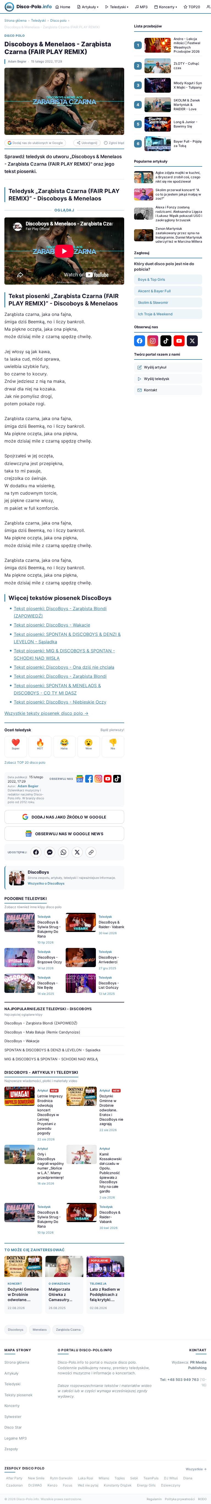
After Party (14, 1478)
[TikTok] (117, 779)
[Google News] (80, 779)
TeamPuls (151, 1478)
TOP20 (194, 7)
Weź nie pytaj (88, 1485)
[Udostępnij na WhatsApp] (63, 852)
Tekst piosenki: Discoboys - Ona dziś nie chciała (64, 667)
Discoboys (15, 1330)
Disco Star (13, 1427)
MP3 (144, 7)
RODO (202, 1499)
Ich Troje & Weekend (155, 314)
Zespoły (11, 1449)
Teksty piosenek (18, 1395)
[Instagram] (98, 779)
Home (65, 7)
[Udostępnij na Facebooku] (35, 852)
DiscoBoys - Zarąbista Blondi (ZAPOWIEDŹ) (40, 1023)
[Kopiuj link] (90, 852)
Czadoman (14, 1485)
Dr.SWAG (35, 1485)
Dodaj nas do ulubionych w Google (38, 143)
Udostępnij (89, 143)
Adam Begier (17, 61)
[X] (192, 340)
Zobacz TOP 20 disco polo (24, 762)
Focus (67, 1485)
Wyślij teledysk (156, 378)
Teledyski (119, 7)
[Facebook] (89, 779)
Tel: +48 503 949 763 (183, 1382)
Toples (120, 1478)
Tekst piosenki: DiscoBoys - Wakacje (52, 625)
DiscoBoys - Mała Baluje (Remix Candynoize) (42, 1032)
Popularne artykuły (151, 161)
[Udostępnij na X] (77, 852)
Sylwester (12, 1416)
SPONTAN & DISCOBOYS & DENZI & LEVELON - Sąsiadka (52, 1050)
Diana (187, 1478)
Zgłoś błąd (116, 143)
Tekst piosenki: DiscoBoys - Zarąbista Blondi (60, 676)
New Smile (36, 1478)
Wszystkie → (196, 1469)
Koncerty (168, 7)
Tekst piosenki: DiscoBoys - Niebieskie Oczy (60, 702)
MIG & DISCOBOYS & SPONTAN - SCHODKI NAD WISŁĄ (51, 1059)
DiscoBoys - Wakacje (22, 1041)
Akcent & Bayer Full (154, 291)
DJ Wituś (171, 1478)
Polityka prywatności (180, 1499)
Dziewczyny (171, 1485)
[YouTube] (108, 779)
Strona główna (15, 20)
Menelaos (40, 1330)
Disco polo (58, 20)
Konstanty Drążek (118, 1485)
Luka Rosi (85, 1478)
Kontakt (150, 390)
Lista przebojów (148, 26)
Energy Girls (146, 1485)
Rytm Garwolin (61, 1478)
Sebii (134, 1478)
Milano (104, 1478)
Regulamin (154, 1499)
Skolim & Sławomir (153, 302)
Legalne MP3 (15, 1438)
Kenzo (52, 1485)
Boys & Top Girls (151, 279)
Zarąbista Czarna (68, 1330)
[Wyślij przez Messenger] (49, 852)
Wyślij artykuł (155, 367)
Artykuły (90, 7)
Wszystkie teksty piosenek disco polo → (46, 713)
